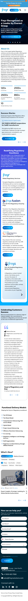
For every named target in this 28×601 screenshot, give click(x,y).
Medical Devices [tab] (19, 456)
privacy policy (14, 556)
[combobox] (3, 539)
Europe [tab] (11, 568)
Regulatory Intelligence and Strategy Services (14, 437)
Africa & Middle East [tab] (8, 570)
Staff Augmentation (9, 441)
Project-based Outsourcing (11, 428)
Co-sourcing (6, 433)
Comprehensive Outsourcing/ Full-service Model (13, 421)
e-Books (18, 463)
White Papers (18, 465)
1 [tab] (8, 42)
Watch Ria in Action (13, 5)
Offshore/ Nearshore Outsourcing (13, 431)
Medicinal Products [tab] (7, 456)
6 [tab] (20, 42)
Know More (8, 138)
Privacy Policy (11, 593)
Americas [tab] (5, 568)
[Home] (5, 10)
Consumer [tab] (4, 459)
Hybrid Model (7, 425)
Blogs (5, 463)
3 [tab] (13, 42)
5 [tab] (17, 42)
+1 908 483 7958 (10, 574)
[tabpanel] (14, 28)
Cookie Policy (19, 593)
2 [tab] (10, 42)
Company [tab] (11, 459)
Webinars (11, 465)
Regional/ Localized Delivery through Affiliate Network (14, 444)
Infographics (4, 465)
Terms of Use (4, 593)
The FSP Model (7, 415)
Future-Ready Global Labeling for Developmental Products (11, 492)
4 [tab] (15, 42)
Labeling (19, 488)
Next (24, 142)
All (2, 463)
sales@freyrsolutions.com (13, 578)
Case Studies (11, 463)
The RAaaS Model (8, 418)
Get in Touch (14, 10)
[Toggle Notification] (26, 1)
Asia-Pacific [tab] (18, 568)
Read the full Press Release (10, 36)
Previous (19, 142)
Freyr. (11, 596)
